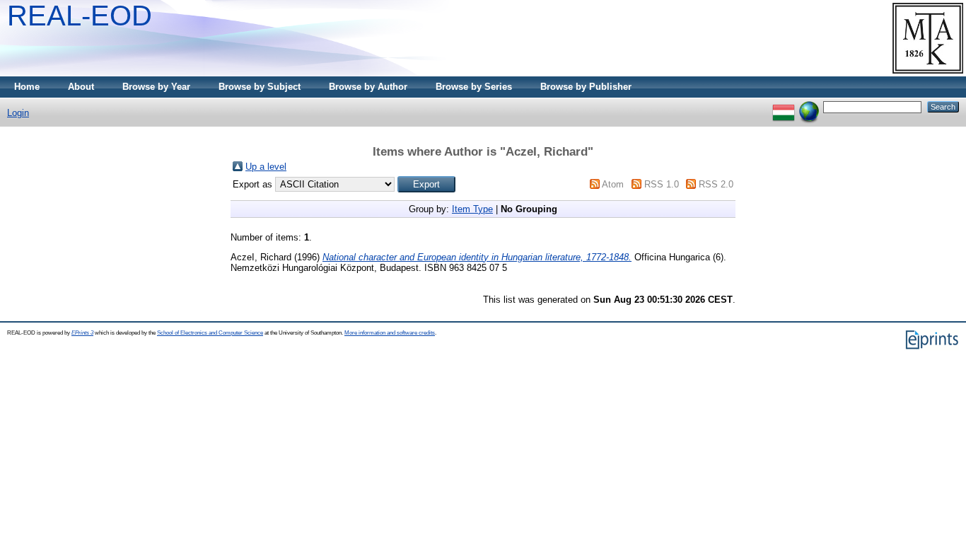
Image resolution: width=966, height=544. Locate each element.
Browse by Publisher (586, 86)
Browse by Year (156, 86)
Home (27, 86)
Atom (613, 184)
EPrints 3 (82, 333)
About (81, 86)
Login (18, 113)
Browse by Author (368, 86)
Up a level (265, 166)
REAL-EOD (79, 15)
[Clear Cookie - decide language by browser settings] (809, 106)
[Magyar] (783, 106)
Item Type (472, 209)
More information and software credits (389, 333)
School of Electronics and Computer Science (210, 333)
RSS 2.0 (716, 184)
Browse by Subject (260, 86)
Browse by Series (474, 86)
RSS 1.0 (661, 184)
